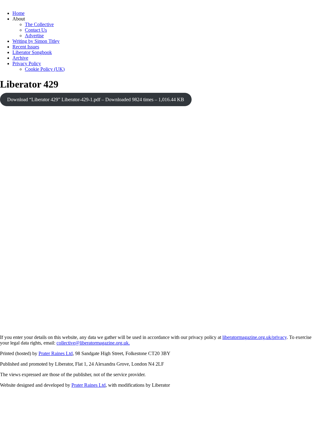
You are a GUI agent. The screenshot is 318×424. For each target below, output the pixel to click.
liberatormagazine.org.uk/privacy (254, 337)
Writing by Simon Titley (36, 41)
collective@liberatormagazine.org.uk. (93, 342)
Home (18, 13)
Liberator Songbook (32, 52)
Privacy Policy (26, 63)
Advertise (34, 35)
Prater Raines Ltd (56, 353)
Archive (20, 58)
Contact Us (36, 30)
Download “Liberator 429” (95, 99)
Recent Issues (25, 46)
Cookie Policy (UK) (45, 69)
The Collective (39, 24)
